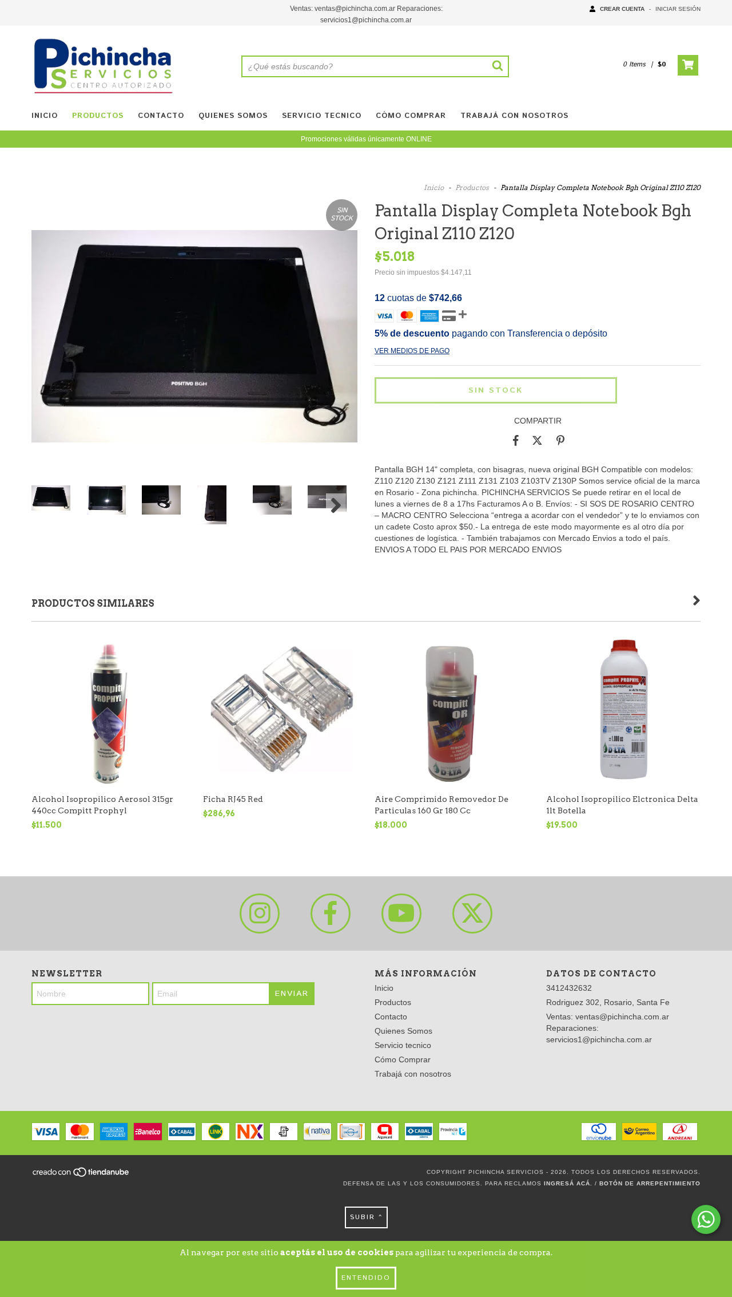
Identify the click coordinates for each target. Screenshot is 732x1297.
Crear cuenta (622, 9)
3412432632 (569, 987)
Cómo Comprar (411, 115)
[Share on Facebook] (515, 440)
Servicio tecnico (321, 115)
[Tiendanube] (81, 1175)
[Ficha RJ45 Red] (280, 710)
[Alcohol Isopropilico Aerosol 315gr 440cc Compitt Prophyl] (108, 710)
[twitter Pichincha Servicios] (472, 913)
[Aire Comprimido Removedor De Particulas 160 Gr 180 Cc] (452, 710)
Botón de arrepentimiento (650, 1183)
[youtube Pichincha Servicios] (401, 913)
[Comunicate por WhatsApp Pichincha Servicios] (706, 1219)
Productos (98, 115)
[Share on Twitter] (537, 440)
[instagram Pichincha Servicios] (260, 913)
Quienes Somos (233, 115)
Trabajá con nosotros (514, 115)
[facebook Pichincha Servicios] (331, 913)
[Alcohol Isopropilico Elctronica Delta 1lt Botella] (623, 710)
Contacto (161, 115)
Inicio (44, 115)
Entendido (366, 1278)
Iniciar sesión (678, 9)
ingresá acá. (568, 1183)
